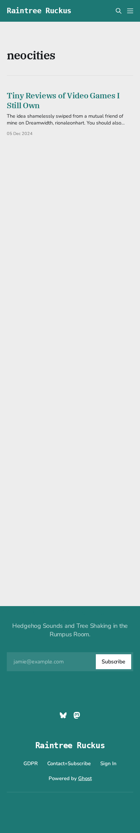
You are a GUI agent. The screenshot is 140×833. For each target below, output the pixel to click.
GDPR (30, 763)
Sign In (108, 763)
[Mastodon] (76, 715)
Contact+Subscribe (69, 763)
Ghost (85, 778)
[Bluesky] (63, 715)
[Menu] (130, 10)
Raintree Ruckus (39, 11)
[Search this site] (118, 10)
